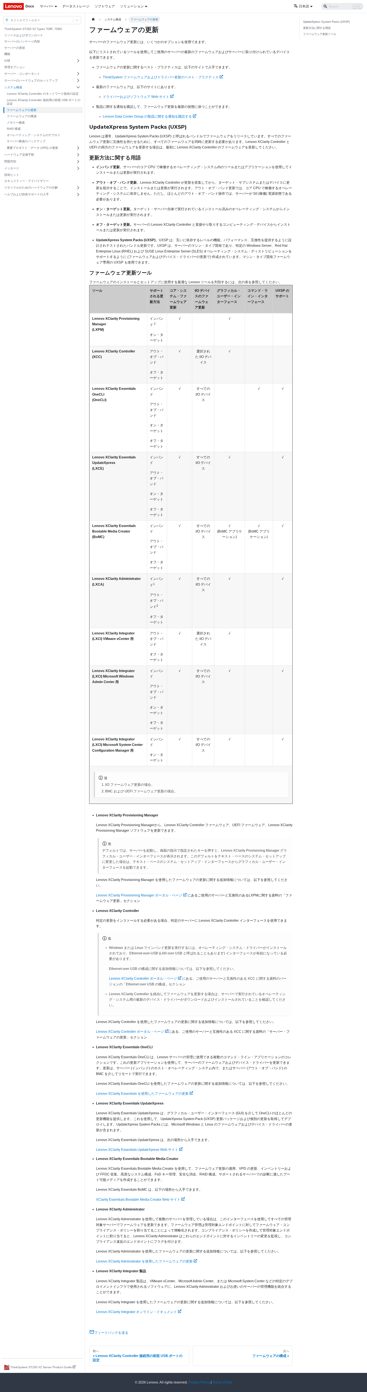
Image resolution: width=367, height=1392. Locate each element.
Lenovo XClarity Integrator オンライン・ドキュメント (136, 1312)
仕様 (7, 60)
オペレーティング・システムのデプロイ (33, 135)
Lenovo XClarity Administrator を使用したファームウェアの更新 (144, 1261)
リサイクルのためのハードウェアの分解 (31, 187)
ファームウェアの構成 (22, 116)
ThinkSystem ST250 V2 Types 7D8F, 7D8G (33, 29)
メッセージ (11, 168)
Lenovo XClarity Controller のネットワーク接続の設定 (43, 93)
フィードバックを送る (111, 1332)
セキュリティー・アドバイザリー (26, 181)
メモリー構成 (16, 122)
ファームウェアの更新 (22, 110)
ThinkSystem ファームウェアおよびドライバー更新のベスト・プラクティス (161, 77)
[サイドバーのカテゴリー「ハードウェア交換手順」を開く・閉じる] (78, 154)
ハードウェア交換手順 (19, 154)
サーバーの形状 (14, 47)
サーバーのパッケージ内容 (22, 41)
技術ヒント (11, 174)
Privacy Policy (199, 1382)
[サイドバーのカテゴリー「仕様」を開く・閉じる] (78, 60)
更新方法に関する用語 (317, 28)
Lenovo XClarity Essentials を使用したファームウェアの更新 (142, 1093)
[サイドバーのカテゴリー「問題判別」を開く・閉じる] (78, 161)
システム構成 (13, 87)
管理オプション (14, 67)
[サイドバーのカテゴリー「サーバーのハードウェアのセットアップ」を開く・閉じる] (78, 80)
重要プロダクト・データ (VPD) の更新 (32, 147)
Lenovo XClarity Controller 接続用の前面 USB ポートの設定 (43, 102)
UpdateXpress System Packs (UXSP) (326, 21)
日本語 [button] (304, 6)
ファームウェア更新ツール (319, 34)
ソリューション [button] (132, 6)
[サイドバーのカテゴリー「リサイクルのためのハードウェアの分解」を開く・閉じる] (78, 187)
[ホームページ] (93, 19)
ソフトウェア (105, 6)
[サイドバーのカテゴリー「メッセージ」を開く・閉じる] (78, 168)
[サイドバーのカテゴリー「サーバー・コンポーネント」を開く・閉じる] (78, 73)
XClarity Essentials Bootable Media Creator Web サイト (138, 1199)
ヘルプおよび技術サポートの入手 (26, 194)
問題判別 (10, 161)
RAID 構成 (14, 128)
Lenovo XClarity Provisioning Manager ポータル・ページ (139, 895)
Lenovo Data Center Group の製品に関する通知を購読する (147, 116)
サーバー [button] (47, 6)
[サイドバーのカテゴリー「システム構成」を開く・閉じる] (78, 87)
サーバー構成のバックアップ (26, 141)
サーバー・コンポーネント (22, 73)
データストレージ (75, 6)
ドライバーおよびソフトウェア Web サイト (136, 97)
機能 (7, 54)
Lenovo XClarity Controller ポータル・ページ (143, 978)
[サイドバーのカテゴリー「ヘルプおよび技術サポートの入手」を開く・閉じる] (78, 194)
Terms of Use (222, 1382)
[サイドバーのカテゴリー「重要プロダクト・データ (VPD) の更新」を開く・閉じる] (78, 148)
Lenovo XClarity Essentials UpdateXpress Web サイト (137, 1149)
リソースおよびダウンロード (23, 35)
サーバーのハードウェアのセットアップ (31, 80)
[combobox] (10, 20)
